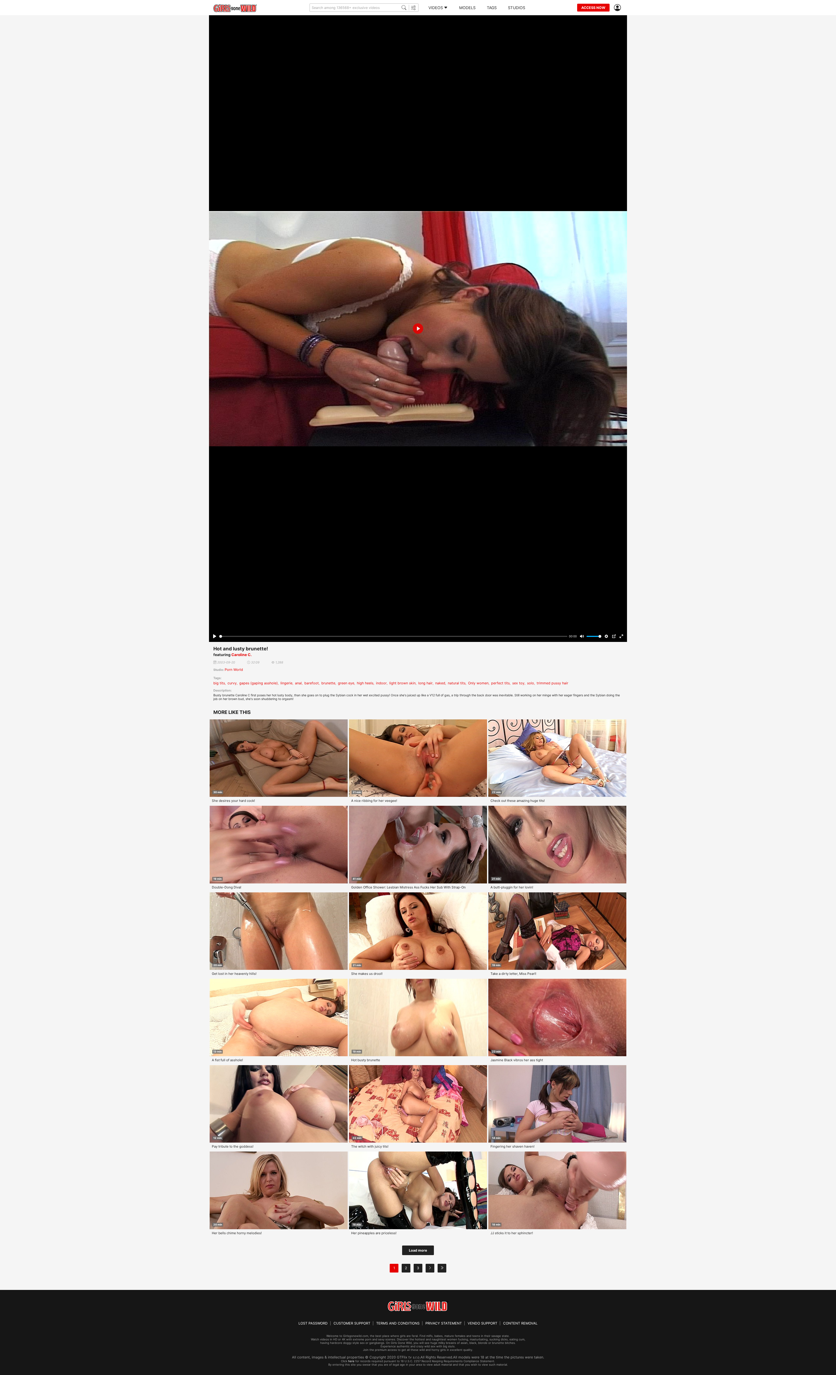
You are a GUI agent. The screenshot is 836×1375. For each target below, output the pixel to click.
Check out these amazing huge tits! (517, 801)
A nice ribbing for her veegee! (374, 801)
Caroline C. (241, 655)
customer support (352, 1323)
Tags (492, 7)
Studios (516, 7)
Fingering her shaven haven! (512, 1146)
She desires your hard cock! (233, 801)
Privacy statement (443, 1323)
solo (530, 683)
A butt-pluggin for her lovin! (511, 887)
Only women (478, 683)
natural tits (456, 683)
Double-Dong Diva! (226, 887)
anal (298, 683)
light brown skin (402, 683)
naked (440, 683)
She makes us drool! (367, 974)
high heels (365, 683)
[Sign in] (618, 7)
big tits (219, 683)
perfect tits (500, 683)
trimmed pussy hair (552, 683)
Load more (418, 1250)
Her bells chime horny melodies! (237, 1233)
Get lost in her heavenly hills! (234, 974)
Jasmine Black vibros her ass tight (516, 1060)
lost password (313, 1323)
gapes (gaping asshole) (258, 683)
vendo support (482, 1323)
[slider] (393, 636)
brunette (328, 683)
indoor (381, 683)
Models (467, 7)
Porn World (234, 669)
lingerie (286, 683)
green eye (346, 683)
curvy (232, 683)
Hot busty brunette (365, 1060)
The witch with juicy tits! (369, 1146)
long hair (425, 683)
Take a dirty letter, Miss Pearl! (513, 974)
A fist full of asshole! (227, 1060)
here (351, 1361)
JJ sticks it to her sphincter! (511, 1233)
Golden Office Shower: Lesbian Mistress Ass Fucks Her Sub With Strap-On (408, 887)
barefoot (311, 683)
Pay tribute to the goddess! (232, 1146)
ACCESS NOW (593, 7)
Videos (435, 7)
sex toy (518, 683)
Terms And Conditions (398, 1323)
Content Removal (520, 1323)
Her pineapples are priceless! (373, 1233)
